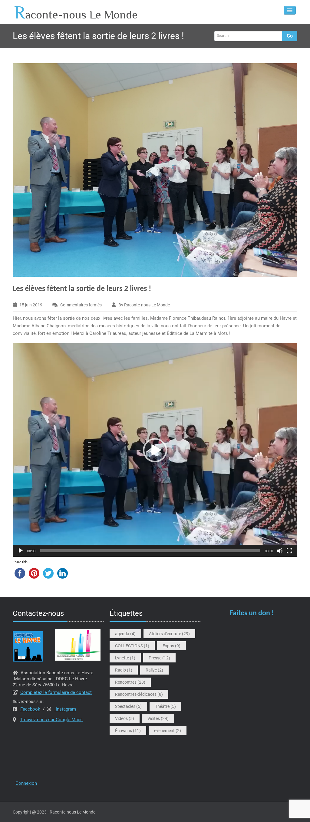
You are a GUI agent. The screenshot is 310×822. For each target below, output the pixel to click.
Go (290, 36)
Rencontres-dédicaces (139, 694)
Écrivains (128, 730)
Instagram (65, 709)
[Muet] (280, 551)
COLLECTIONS (132, 645)
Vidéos (124, 718)
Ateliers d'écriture (169, 633)
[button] (155, 450)
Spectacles (128, 706)
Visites (158, 718)
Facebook (30, 709)
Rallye (154, 670)
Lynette (125, 657)
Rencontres (130, 682)
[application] (155, 450)
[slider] (150, 550)
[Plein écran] (289, 551)
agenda (125, 633)
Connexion (26, 783)
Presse (159, 657)
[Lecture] (21, 551)
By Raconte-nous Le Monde (144, 304)
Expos (171, 645)
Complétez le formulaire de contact (56, 692)
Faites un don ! (252, 613)
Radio (123, 670)
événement (167, 730)
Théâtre (165, 706)
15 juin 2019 (30, 304)
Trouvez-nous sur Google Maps (51, 719)
